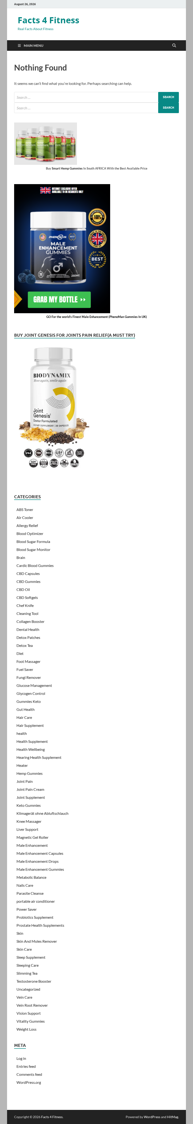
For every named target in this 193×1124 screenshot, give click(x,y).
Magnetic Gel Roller (32, 837)
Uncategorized (28, 989)
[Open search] (174, 45)
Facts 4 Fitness (48, 20)
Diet (20, 653)
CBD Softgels (27, 597)
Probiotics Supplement (34, 917)
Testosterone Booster (33, 981)
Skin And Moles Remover (36, 941)
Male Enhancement (32, 845)
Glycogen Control (30, 693)
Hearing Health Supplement (38, 757)
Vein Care (24, 997)
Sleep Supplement (30, 957)
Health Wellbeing (30, 749)
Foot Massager (28, 661)
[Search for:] (96, 97)
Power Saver (26, 909)
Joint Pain (24, 781)
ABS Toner (24, 509)
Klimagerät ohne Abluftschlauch (42, 813)
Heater (22, 765)
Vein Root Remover (32, 1005)
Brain (20, 557)
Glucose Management (34, 685)
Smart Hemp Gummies (67, 168)
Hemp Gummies (29, 773)
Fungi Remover (28, 677)
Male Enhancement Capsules (39, 853)
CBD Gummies (28, 581)
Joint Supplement (30, 797)
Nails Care (24, 885)
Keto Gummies (28, 805)
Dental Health (27, 629)
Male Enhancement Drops (37, 861)
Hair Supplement (30, 725)
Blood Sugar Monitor (33, 549)
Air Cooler (24, 517)
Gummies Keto (28, 701)
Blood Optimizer (29, 533)
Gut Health (25, 709)
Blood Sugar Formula (33, 541)
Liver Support (27, 829)
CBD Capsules (28, 573)
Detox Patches (28, 637)
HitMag (172, 1117)
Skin (19, 933)
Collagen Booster (30, 621)
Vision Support (28, 1013)
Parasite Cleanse (30, 893)
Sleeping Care (27, 965)
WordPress (152, 1117)
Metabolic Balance (31, 877)
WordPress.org (28, 1082)
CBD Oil (23, 589)
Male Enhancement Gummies (40, 869)
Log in (21, 1058)
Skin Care (24, 949)
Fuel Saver (24, 669)
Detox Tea (24, 645)
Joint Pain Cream (30, 789)
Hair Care (24, 717)
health (21, 733)
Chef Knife (25, 605)
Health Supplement (32, 741)
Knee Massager (28, 821)
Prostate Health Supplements (40, 925)
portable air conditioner (35, 901)
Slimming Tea (26, 973)
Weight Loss (26, 1029)
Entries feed (26, 1066)
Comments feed (29, 1074)
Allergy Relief (27, 525)
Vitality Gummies (30, 1021)
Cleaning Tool (27, 613)
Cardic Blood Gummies (35, 565)
